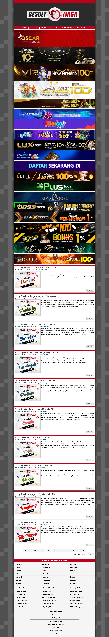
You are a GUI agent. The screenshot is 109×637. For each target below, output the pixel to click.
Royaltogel (46, 564)
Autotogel (19, 577)
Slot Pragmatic (56, 618)
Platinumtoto (47, 567)
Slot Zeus (56, 627)
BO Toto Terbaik (75, 600)
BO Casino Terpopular (56, 634)
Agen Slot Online (20, 588)
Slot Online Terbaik (21, 604)
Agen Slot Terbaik (48, 594)
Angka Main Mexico (42, 468)
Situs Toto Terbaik (48, 604)
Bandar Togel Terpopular (77, 591)
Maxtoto (45, 577)
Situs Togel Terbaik (76, 588)
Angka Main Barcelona (43, 326)
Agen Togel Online (48, 607)
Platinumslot (46, 580)
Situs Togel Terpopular (49, 600)
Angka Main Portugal (42, 383)
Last (82, 550)
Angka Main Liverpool (43, 269)
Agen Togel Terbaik (56, 611)
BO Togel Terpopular (76, 607)
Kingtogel (73, 580)
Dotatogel (19, 564)
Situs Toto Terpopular (76, 597)
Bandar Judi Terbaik (21, 594)
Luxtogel (72, 571)
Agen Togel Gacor (21, 591)
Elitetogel (18, 583)
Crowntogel (46, 583)
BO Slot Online (47, 591)
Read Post (90, 290)
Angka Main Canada (42, 411)
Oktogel (18, 574)
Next (74, 550)
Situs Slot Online (20, 597)
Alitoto (72, 574)
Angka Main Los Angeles (43, 354)
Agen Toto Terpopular (76, 604)
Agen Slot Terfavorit (22, 607)
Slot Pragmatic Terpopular (56, 624)
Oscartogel (73, 564)
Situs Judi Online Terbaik (50, 588)
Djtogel (18, 567)
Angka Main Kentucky (42, 298)
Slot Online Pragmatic (56, 621)
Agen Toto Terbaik (75, 594)
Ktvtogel (18, 571)
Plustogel (73, 577)
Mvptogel (18, 580)
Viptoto (45, 571)
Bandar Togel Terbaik (49, 597)
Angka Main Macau (42, 524)
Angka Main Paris (41, 439)
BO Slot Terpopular (21, 600)
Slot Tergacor (56, 615)
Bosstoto (45, 574)
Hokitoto (72, 583)
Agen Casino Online (56, 630)
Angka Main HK (41, 496)
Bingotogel (73, 567)
